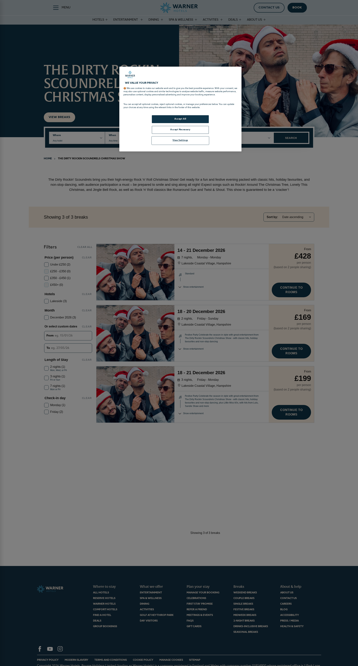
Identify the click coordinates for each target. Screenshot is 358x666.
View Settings (180, 140)
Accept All (180, 119)
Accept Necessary (180, 130)
